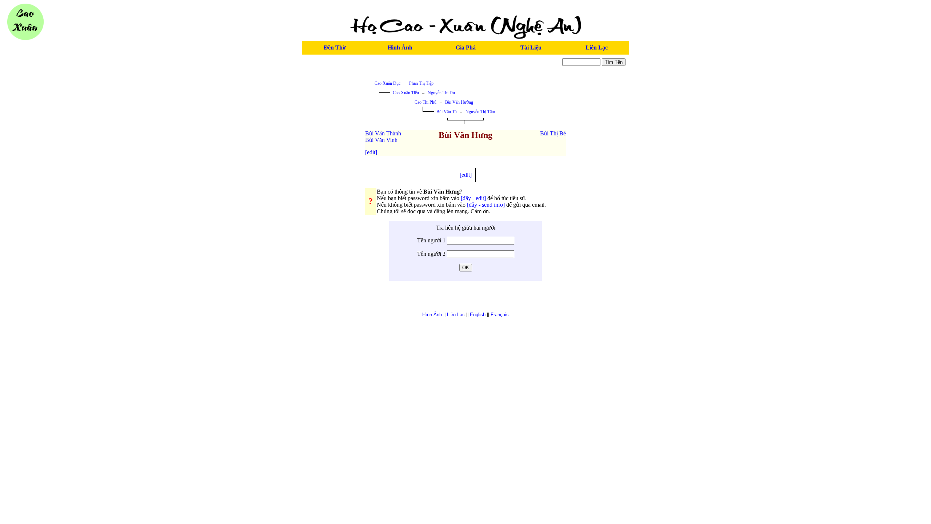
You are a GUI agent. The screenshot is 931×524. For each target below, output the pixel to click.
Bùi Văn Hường (459, 102)
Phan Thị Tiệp (421, 83)
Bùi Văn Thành (383, 133)
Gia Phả (466, 47)
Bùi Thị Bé (553, 133)
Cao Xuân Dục (387, 83)
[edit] (371, 152)
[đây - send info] (486, 205)
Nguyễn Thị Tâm (480, 111)
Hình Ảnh (400, 47)
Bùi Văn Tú (446, 111)
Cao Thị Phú (425, 102)
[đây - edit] (473, 198)
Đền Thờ (335, 47)
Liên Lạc (597, 47)
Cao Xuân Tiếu (406, 92)
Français (500, 314)
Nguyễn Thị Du (441, 92)
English (478, 314)
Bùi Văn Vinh (381, 140)
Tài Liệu (531, 47)
